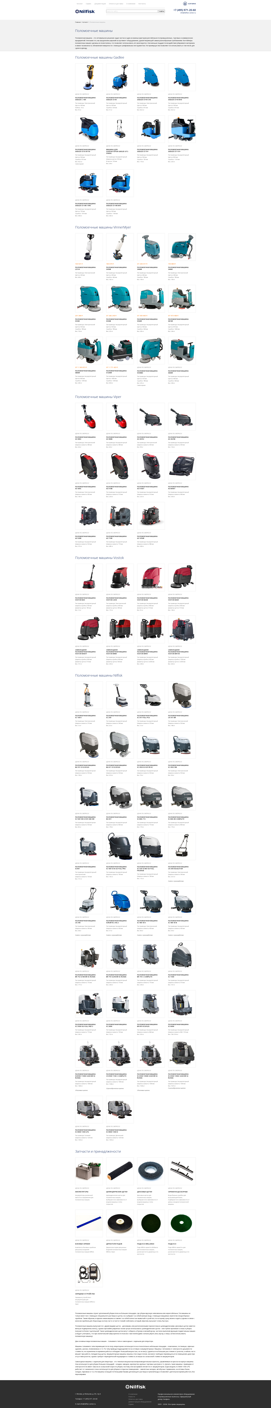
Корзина (192, 4)
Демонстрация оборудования (139, 1402)
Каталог (80, 4)
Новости (131, 1397)
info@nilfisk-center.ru (188, 13)
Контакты (142, 4)
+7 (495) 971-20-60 (185, 10)
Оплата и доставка (116, 4)
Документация (100, 4)
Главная (78, 22)
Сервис (88, 4)
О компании (130, 4)
